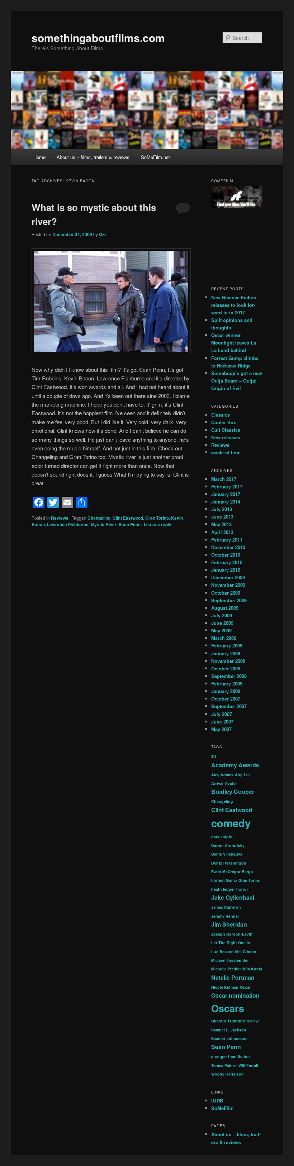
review (253, 1021)
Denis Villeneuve (226, 854)
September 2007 (229, 706)
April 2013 (222, 532)
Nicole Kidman (224, 987)
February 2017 (226, 486)
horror (242, 889)
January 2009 (225, 653)
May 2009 (221, 630)
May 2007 (221, 729)
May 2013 (221, 524)
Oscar (245, 987)
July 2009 (221, 615)
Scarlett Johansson (229, 1038)
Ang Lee (243, 774)
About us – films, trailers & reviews (93, 157)
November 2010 (228, 547)
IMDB (217, 1100)
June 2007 (222, 721)
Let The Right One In (230, 942)
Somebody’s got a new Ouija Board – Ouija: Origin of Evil (236, 381)
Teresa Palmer (224, 1065)
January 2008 (225, 691)
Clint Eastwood (128, 518)
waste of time (226, 452)
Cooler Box (223, 422)
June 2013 (222, 516)
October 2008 (225, 668)
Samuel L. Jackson (228, 1029)
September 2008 (229, 676)
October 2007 (225, 698)
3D (213, 756)
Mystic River (104, 524)
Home (39, 157)
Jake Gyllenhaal (232, 897)
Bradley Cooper (232, 791)
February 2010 (226, 562)
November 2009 (228, 584)
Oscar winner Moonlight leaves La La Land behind (233, 342)
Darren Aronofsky (228, 845)
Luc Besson (222, 951)
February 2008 (226, 683)
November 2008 (228, 660)
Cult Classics (225, 429)
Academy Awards (235, 765)
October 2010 (225, 554)
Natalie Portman (233, 977)
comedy (231, 822)
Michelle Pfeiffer (226, 968)
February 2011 (226, 539)
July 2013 (221, 509)
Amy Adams (222, 774)
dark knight (222, 836)
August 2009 (224, 607)
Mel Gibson (245, 951)
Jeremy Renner (225, 916)
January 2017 (225, 494)
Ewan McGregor (226, 871)
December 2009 (228, 577)
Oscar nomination (235, 995)
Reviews (59, 518)
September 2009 (229, 600)
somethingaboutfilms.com (98, 37)
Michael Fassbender (230, 960)
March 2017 (223, 479)
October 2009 (225, 592)
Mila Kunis (252, 968)
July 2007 (221, 714)
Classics (220, 414)
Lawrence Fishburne (68, 524)
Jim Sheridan (229, 924)
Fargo (247, 871)
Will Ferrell (248, 1065)
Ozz (102, 234)
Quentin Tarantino (228, 1021)
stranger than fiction (230, 1056)
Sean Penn (130, 524)
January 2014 (225, 501)
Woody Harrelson (227, 1074)
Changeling (98, 518)
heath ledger (223, 889)
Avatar (231, 783)
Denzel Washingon (228, 863)
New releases (225, 437)
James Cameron (226, 907)
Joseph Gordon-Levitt (232, 934)
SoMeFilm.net (155, 157)
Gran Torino (157, 518)
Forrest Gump (224, 880)
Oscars (227, 1008)
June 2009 (222, 622)
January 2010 (225, 569)
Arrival (217, 783)
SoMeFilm (222, 1108)
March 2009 (223, 637)
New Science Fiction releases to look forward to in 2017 (233, 305)
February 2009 (226, 645)
